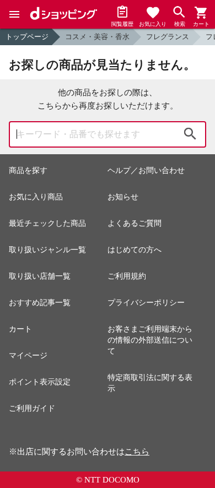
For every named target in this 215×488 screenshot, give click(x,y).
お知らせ (123, 197)
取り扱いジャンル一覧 (47, 250)
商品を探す (28, 170)
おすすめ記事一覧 (40, 303)
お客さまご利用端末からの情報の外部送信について (150, 340)
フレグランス (167, 36)
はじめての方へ (135, 250)
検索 (190, 134)
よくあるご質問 (135, 223)
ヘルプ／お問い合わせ (146, 170)
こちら (137, 451)
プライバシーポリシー (146, 303)
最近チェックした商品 (47, 223)
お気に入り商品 (36, 197)
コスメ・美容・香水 (97, 36)
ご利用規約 (127, 276)
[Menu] (14, 14)
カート (20, 329)
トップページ (27, 36)
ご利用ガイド (32, 408)
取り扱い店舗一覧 (40, 276)
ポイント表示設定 (40, 382)
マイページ (28, 355)
